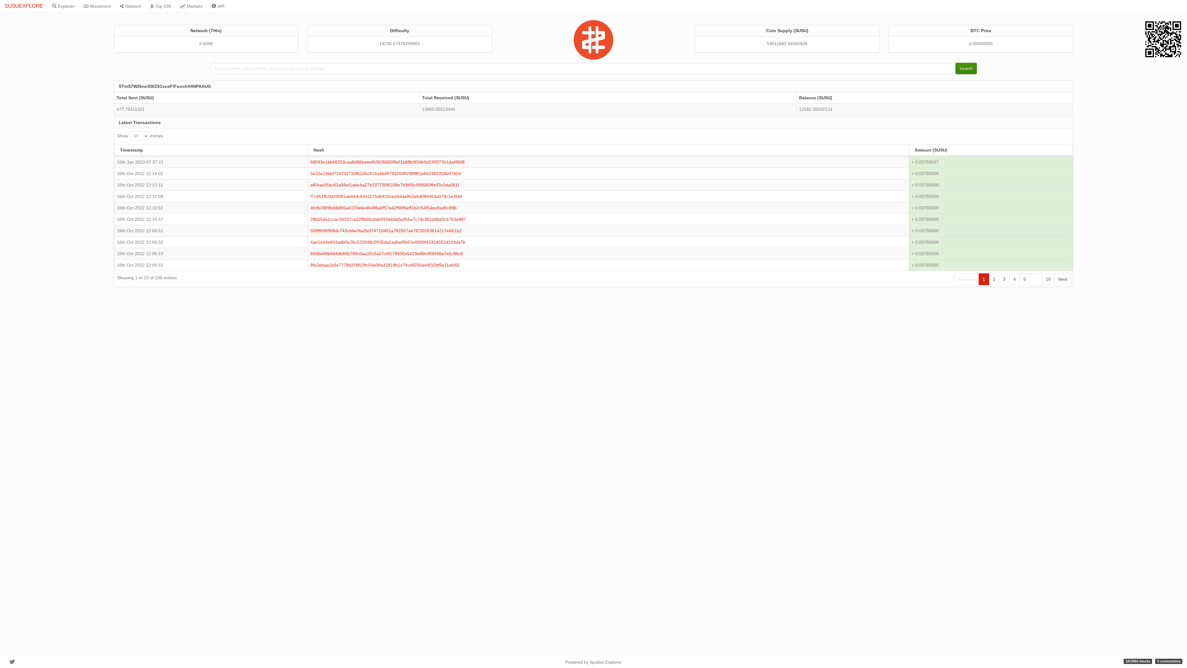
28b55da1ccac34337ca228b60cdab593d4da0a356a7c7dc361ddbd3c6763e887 (388, 219)
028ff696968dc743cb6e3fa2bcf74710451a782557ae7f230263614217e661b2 (386, 230)
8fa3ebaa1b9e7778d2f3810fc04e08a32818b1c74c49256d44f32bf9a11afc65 (385, 265)
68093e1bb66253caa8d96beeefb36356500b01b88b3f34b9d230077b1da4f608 (387, 162)
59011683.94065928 (787, 43)
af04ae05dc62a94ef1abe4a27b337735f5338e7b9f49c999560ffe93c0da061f (384, 184)
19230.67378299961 (399, 43)
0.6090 (206, 43)
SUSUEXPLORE (24, 6)
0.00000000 (981, 43)
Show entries (140, 135)
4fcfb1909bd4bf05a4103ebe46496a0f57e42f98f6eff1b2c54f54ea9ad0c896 (383, 207)
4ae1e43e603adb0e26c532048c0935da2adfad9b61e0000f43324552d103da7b (388, 242)
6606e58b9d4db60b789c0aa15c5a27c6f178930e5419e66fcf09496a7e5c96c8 (386, 253)
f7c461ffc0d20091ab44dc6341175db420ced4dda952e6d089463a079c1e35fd (386, 196)
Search (966, 68)
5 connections (1169, 661)
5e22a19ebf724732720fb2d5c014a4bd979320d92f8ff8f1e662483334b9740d (385, 173)
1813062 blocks (1137, 661)
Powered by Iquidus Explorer (593, 662)
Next (1062, 279)
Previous (966, 279)
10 (1048, 279)
